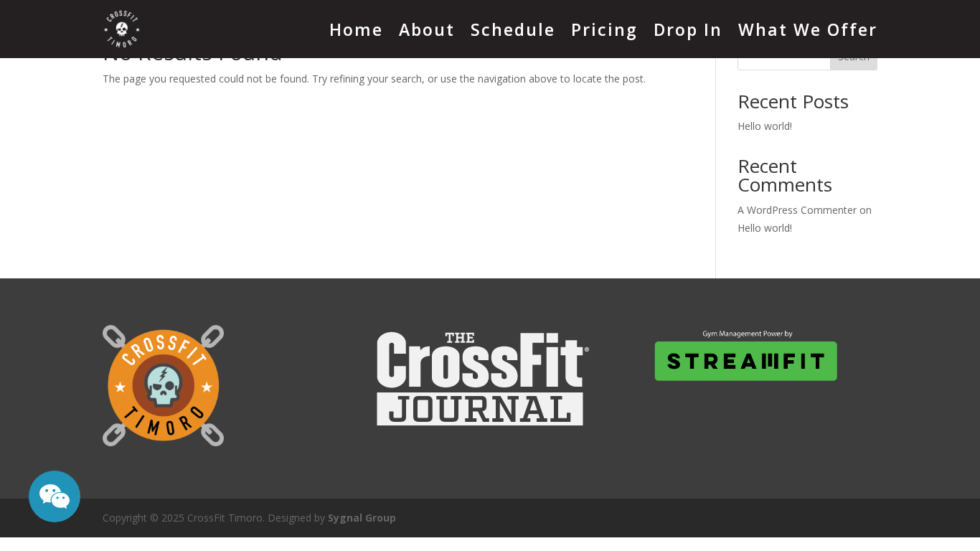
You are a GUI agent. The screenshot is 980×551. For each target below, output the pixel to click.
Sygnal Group (362, 517)
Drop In (688, 29)
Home (356, 29)
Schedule (513, 29)
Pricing (604, 29)
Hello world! (765, 126)
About (427, 29)
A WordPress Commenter (797, 210)
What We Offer (807, 29)
